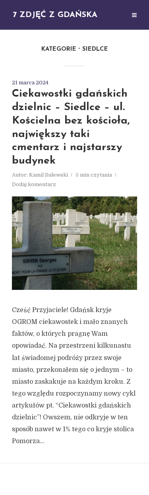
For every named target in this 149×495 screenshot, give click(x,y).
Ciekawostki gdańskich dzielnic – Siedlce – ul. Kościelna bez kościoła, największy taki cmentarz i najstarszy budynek (71, 127)
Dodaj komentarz (34, 184)
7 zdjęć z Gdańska (55, 15)
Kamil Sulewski (48, 175)
